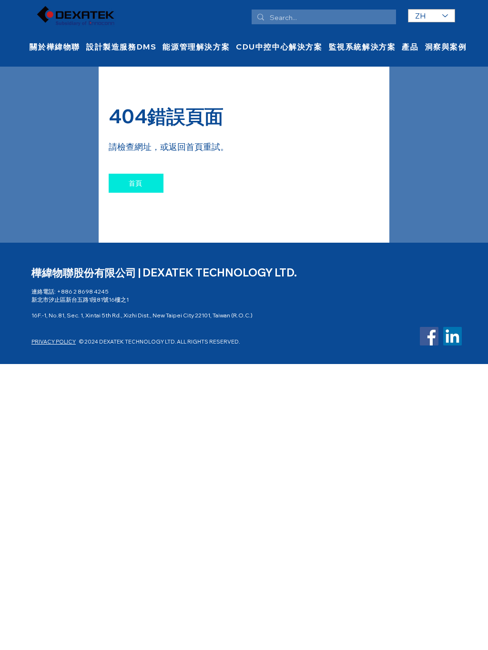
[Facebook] (429, 336)
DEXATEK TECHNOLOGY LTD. (219, 272)
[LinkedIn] (452, 336)
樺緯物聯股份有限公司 (84, 272)
